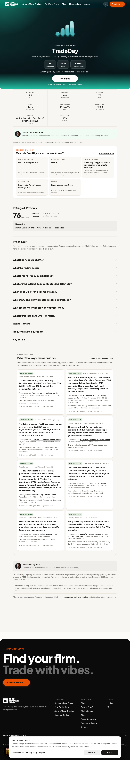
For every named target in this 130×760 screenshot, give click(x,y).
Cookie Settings (18, 752)
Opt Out (91, 752)
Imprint (42, 752)
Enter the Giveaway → (65, 400)
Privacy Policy (31, 752)
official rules (63, 406)
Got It (109, 752)
